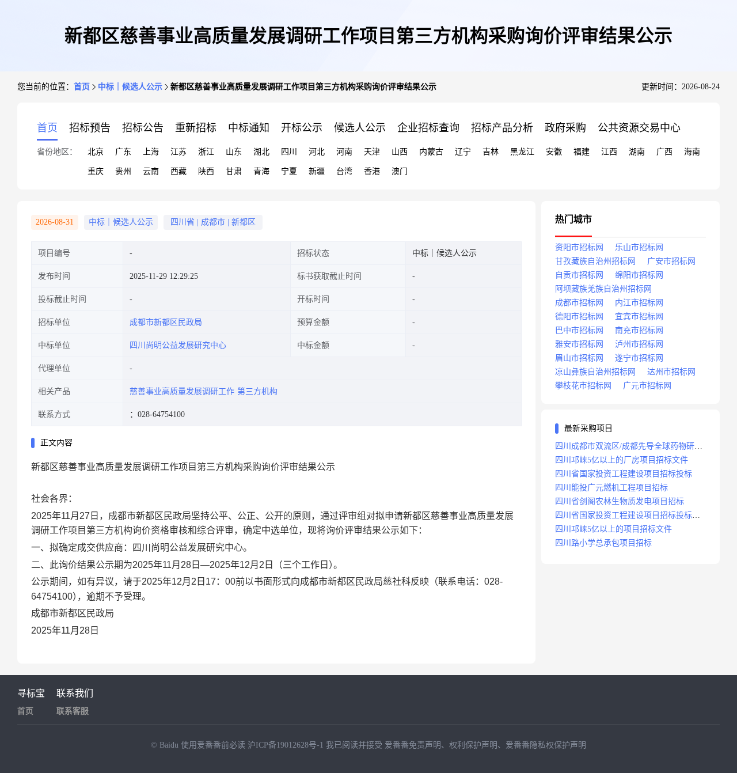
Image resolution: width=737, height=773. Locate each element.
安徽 (554, 151)
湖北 (261, 151)
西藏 (178, 171)
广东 (123, 151)
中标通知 (248, 128)
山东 (234, 151)
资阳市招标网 (579, 247)
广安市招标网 (671, 261)
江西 (609, 151)
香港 (372, 171)
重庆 (96, 171)
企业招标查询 (428, 128)
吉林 (491, 151)
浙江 (206, 151)
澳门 (400, 171)
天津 (372, 151)
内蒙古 (431, 151)
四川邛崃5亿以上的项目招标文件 (613, 529)
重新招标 (195, 128)
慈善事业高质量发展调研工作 (182, 391)
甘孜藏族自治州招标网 (595, 261)
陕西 (206, 171)
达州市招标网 (671, 371)
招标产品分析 (502, 128)
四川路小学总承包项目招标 (603, 543)
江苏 (178, 151)
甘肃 (234, 171)
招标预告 (90, 128)
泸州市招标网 (639, 344)
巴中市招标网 (579, 330)
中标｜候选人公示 (130, 86)
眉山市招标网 (579, 358)
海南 (692, 151)
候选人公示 (360, 128)
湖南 (637, 151)
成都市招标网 (579, 302)
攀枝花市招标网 (583, 385)
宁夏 (289, 171)
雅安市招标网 (579, 344)
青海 (261, 171)
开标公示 (301, 128)
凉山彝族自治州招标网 (595, 371)
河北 (317, 151)
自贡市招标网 (579, 275)
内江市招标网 (639, 302)
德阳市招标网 (579, 316)
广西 (664, 151)
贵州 (123, 171)
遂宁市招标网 (639, 358)
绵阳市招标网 (639, 275)
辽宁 (463, 151)
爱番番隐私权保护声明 (546, 745)
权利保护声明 (473, 745)
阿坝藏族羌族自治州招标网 (603, 289)
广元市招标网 (647, 385)
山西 (400, 151)
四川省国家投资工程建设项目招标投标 (623, 473)
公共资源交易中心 (639, 128)
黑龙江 (522, 151)
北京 (96, 151)
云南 (151, 171)
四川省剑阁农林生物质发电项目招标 (619, 501)
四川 (289, 151)
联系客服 (72, 711)
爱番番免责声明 (413, 745)
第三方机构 (257, 391)
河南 (344, 151)
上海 (151, 151)
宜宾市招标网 (639, 316)
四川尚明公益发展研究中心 (178, 345)
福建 (581, 151)
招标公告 (143, 128)
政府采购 (565, 128)
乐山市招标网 (639, 247)
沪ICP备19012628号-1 (287, 745)
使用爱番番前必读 (214, 745)
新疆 (317, 171)
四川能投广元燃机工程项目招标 (611, 487)
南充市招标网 (639, 330)
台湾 (344, 171)
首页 (82, 86)
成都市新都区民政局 (166, 322)
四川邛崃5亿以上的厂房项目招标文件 (621, 460)
